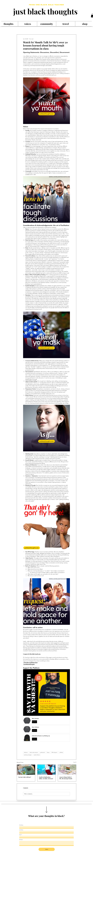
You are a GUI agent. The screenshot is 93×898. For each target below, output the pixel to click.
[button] (46, 720)
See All (74, 762)
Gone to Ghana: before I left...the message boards (65, 777)
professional (42, 752)
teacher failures (37, 754)
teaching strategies (28, 754)
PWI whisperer (54, 752)
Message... (21, 839)
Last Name (21, 829)
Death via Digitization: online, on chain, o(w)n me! (46, 777)
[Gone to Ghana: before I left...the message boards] (67, 770)
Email (20, 834)
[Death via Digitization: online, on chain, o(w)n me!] (46, 770)
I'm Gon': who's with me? (24, 777)
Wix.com (57, 334)
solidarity (61, 752)
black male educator (34, 752)
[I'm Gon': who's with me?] (26, 770)
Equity (48, 752)
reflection (26, 752)
